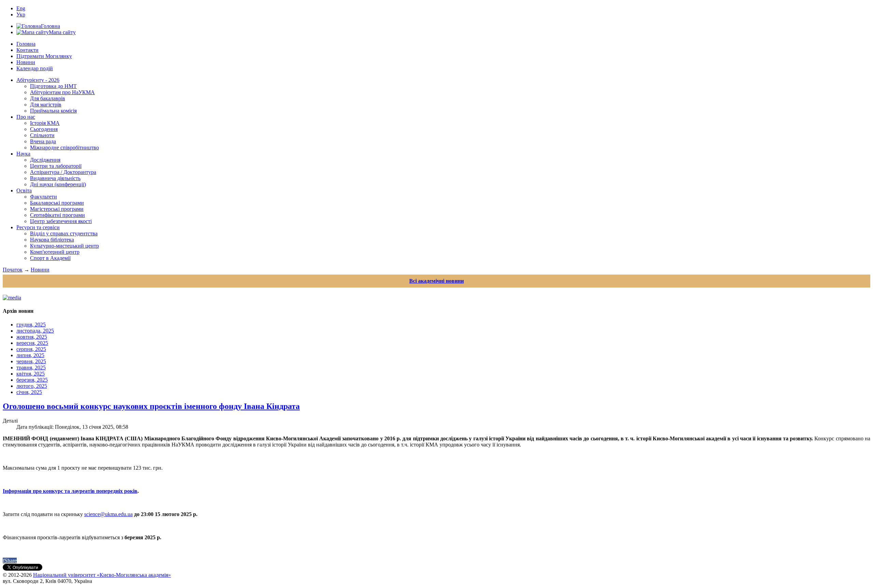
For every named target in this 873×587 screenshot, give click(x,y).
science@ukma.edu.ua (108, 514)
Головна (25, 44)
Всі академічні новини (436, 281)
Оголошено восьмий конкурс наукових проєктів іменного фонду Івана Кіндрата (151, 406)
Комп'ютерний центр (54, 252)
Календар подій (34, 68)
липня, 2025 (30, 355)
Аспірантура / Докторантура (63, 172)
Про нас (25, 117)
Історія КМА (45, 123)
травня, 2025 (31, 367)
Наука (23, 154)
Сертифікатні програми (57, 215)
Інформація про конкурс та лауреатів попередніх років (70, 491)
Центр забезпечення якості (61, 221)
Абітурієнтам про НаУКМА (62, 92)
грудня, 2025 (31, 324)
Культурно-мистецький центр (64, 246)
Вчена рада (43, 141)
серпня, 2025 (31, 349)
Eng (20, 8)
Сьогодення (44, 129)
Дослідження (45, 160)
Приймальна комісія (53, 111)
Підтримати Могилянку (44, 56)
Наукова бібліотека (52, 240)
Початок (13, 270)
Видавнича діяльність (55, 178)
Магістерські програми (57, 209)
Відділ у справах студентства (64, 233)
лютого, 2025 (31, 386)
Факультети (43, 197)
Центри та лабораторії (56, 166)
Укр (20, 14)
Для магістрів (45, 104)
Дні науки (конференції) (58, 184)
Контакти (27, 50)
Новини (25, 62)
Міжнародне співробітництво (64, 147)
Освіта (24, 190)
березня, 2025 (32, 380)
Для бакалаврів (47, 98)
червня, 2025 (31, 361)
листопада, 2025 (35, 331)
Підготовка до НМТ (53, 86)
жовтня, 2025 (31, 337)
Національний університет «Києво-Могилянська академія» (102, 575)
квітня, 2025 (30, 374)
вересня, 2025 (32, 343)
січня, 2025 (29, 392)
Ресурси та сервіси (38, 227)
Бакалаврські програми (57, 203)
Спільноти (42, 135)
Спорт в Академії (50, 258)
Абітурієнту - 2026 (37, 80)
